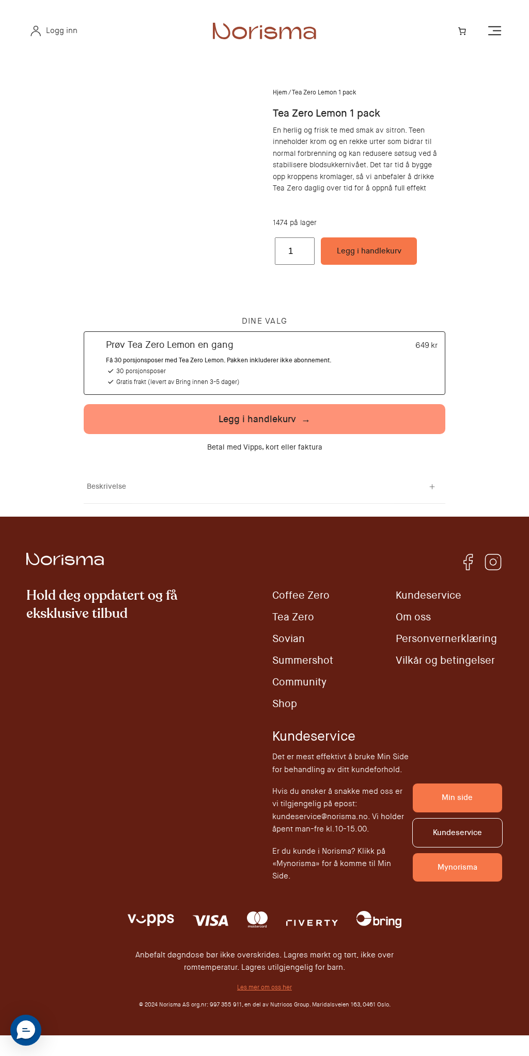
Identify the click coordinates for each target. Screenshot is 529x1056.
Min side (457, 797)
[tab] (264, 487)
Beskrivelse (106, 486)
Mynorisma (457, 867)
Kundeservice (457, 832)
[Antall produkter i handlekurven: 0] (462, 31)
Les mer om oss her (264, 987)
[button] (25, 1030)
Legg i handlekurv (369, 251)
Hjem (280, 92)
